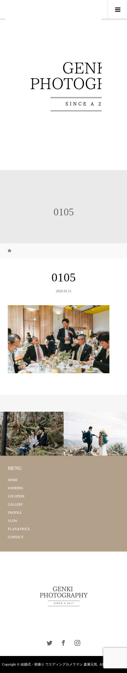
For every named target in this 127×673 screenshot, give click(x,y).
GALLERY (15, 504)
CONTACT (15, 537)
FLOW (12, 521)
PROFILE (15, 512)
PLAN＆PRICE (19, 529)
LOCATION (16, 496)
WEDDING (15, 488)
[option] (32, 434)
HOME (13, 480)
